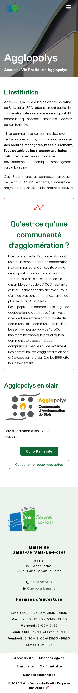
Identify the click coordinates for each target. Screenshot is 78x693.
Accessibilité (23, 658)
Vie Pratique (32, 69)
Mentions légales (51, 658)
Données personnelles (39, 674)
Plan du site (25, 666)
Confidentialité (51, 666)
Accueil (11, 69)
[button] (68, 7)
